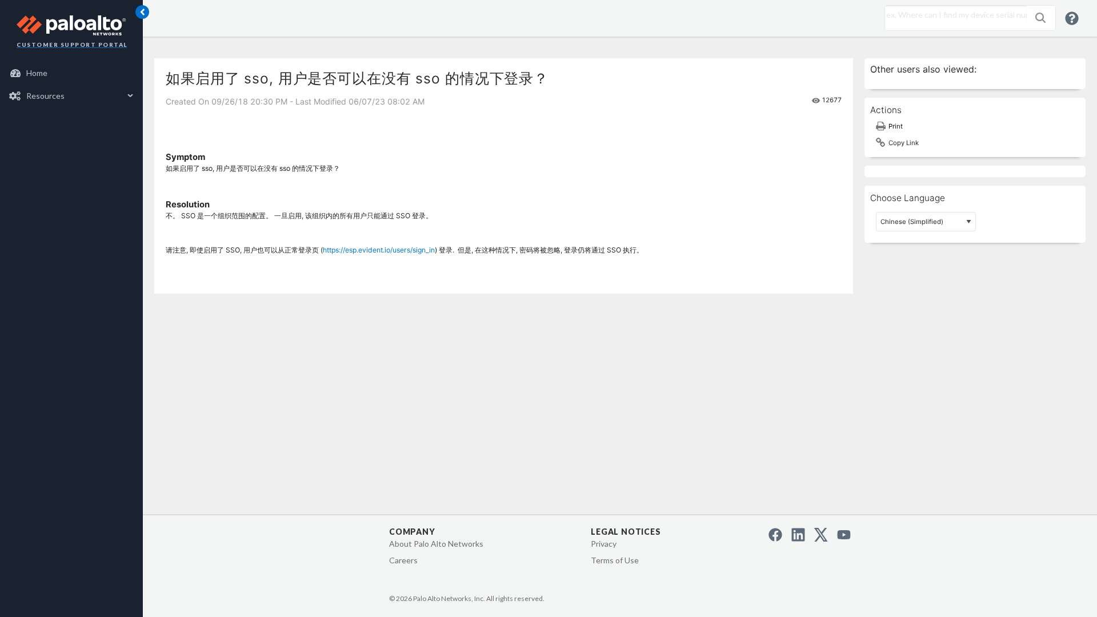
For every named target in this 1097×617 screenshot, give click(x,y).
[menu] (71, 84)
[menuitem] (71, 73)
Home (36, 73)
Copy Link (903, 143)
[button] (1040, 18)
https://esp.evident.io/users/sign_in (379, 250)
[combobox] (953, 15)
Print (895, 126)
